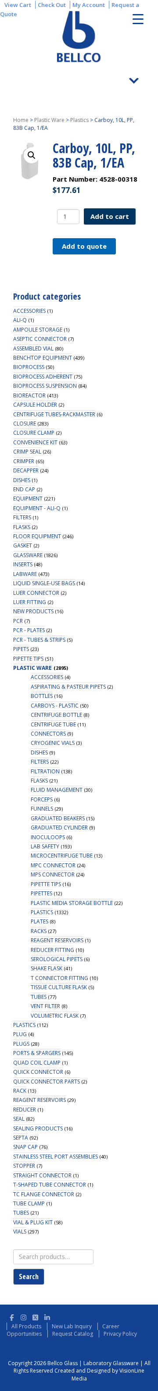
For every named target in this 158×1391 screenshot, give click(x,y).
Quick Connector (38, 1072)
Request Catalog (72, 1333)
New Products (33, 611)
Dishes (21, 480)
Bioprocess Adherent (42, 376)
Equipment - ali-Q (37, 508)
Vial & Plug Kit (33, 1222)
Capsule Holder (35, 404)
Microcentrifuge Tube (62, 855)
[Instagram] (23, 1316)
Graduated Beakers (58, 818)
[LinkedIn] (47, 1316)
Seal (19, 1119)
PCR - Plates (29, 630)
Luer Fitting (29, 602)
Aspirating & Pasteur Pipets (68, 686)
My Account (88, 5)
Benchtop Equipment (42, 357)
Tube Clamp (29, 1203)
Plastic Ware (49, 120)
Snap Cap (25, 1147)
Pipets (21, 649)
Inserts (22, 564)
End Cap (24, 489)
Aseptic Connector (40, 339)
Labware (25, 574)
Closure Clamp (33, 432)
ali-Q (20, 320)
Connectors (48, 733)
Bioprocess (28, 367)
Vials (19, 1231)
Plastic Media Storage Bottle (72, 903)
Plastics (79, 120)
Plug (20, 1034)
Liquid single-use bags (44, 583)
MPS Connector (53, 874)
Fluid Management (57, 790)
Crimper (23, 461)
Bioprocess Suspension (45, 386)
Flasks (21, 527)
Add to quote (84, 246)
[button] (32, 155)
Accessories (29, 311)
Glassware (28, 555)
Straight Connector (42, 1175)
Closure (24, 423)
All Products (26, 1326)
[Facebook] (12, 1316)
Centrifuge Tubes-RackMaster (54, 414)
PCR (18, 621)
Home (21, 120)
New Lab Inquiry (72, 1326)
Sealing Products (38, 1128)
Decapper (26, 470)
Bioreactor (29, 395)
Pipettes (41, 893)
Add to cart (109, 216)
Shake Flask (46, 968)
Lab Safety (45, 846)
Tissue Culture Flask (59, 987)
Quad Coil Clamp (37, 1062)
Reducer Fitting (52, 950)
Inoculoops (48, 837)
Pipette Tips (28, 658)
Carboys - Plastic (55, 705)
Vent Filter (45, 1006)
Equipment (28, 498)
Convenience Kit (35, 442)
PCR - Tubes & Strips (39, 640)
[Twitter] (35, 1316)
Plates (39, 921)
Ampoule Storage (37, 329)
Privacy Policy (120, 1333)
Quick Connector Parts (46, 1081)
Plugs (21, 1044)
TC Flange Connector (43, 1194)
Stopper (24, 1165)
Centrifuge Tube (53, 724)
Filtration (45, 771)
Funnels (42, 808)
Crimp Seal (27, 451)
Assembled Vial (33, 348)
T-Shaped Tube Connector (49, 1184)
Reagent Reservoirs (57, 940)
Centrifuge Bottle (56, 715)
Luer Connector (36, 593)
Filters (22, 517)
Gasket (22, 545)
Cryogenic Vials (53, 743)
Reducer (24, 1109)
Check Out (52, 5)
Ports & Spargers (37, 1053)
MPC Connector (53, 865)
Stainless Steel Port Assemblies (55, 1156)
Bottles (42, 696)
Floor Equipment (37, 536)
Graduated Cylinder (59, 827)
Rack (19, 1090)
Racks (39, 931)
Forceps (42, 799)
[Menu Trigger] (138, 19)
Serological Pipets (57, 959)
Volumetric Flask (55, 1015)
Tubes (39, 997)
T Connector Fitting (59, 978)
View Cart (17, 5)
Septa (20, 1137)
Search (29, 1276)
